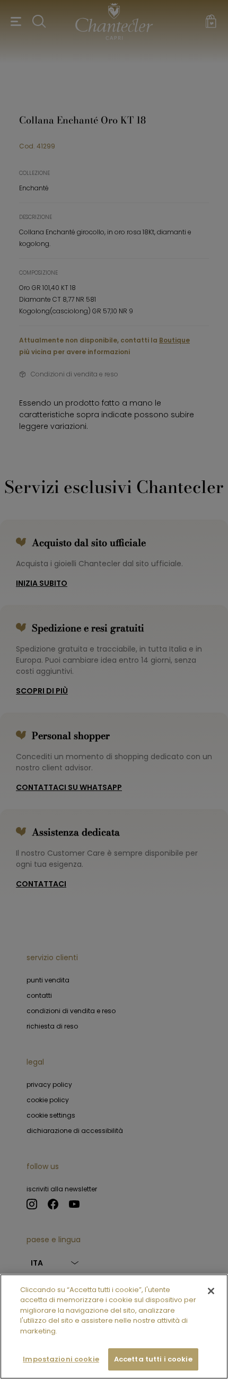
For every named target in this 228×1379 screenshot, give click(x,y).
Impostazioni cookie (61, 1359)
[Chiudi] (211, 1291)
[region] (114, 1326)
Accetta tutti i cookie (153, 1359)
